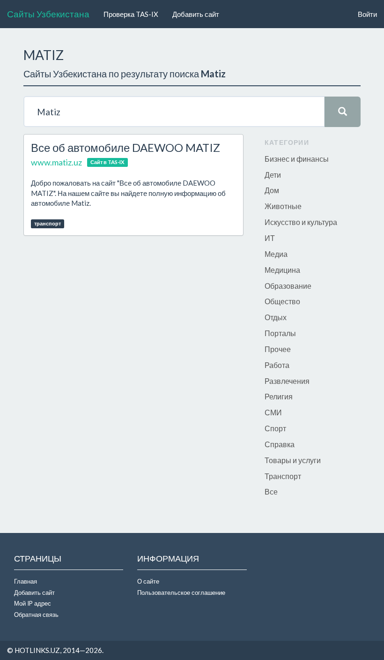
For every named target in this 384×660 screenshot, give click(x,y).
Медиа (276, 253)
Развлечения (287, 380)
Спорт (275, 428)
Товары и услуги (293, 460)
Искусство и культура (301, 222)
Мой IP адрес (32, 603)
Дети (273, 174)
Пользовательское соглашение (181, 592)
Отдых (276, 317)
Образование (288, 285)
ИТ (270, 237)
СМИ (273, 412)
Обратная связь (36, 614)
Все (271, 491)
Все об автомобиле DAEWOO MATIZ (125, 147)
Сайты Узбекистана (48, 13)
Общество (282, 301)
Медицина (282, 269)
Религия (279, 396)
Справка (280, 444)
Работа (277, 364)
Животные (283, 206)
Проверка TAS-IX (130, 14)
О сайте (148, 581)
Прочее (278, 349)
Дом (272, 190)
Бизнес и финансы (297, 158)
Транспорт (283, 476)
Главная (25, 581)
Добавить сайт (195, 14)
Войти (367, 14)
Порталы (280, 333)
